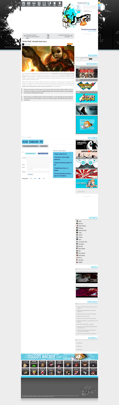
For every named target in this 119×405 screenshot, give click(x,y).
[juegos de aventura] (42, 364)
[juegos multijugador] (68, 371)
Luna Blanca (81, 244)
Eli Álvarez (80, 228)
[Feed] (99, 2)
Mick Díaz (80, 246)
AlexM (79, 221)
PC (49, 5)
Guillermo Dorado (82, 230)
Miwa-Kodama (81, 249)
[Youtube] (99, 13)
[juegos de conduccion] (68, 364)
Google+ (28, 43)
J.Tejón (80, 233)
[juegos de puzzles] (93, 371)
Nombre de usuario (78, 6)
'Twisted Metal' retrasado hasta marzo (34, 42)
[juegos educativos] (93, 364)
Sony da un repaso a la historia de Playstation (86, 333)
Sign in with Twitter (30, 153)
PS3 (29, 5)
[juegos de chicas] (34, 371)
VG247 (25, 137)
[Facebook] (99, 7)
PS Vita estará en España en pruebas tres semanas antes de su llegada (32, 37)
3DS (39, 5)
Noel (79, 251)
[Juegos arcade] (34, 364)
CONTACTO (50, 376)
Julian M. (80, 235)
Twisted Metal (43, 146)
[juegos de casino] (51, 364)
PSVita (44, 5)
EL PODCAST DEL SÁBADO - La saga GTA (85, 324)
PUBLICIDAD (60, 376)
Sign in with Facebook (43, 153)
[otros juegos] (85, 371)
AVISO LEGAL (55, 376)
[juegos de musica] (76, 371)
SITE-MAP (64, 376)
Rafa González (81, 255)
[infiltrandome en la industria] (87, 149)
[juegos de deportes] (76, 364)
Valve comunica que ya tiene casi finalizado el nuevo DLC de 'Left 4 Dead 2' (86, 330)
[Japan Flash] (87, 159)
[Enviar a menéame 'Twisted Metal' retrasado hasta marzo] (70, 44)
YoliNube (80, 262)
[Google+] (99, 10)
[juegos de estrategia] (25, 371)
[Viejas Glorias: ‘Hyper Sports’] (87, 102)
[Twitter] (99, 5)
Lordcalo (80, 237)
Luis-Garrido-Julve (82, 242)
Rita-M (80, 258)
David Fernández (82, 226)
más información (51, 396)
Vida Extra (79, 346)
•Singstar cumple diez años (60, 154)
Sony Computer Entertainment (30, 146)
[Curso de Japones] (87, 178)
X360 (23, 5)
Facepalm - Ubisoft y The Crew (83, 316)
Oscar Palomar (81, 253)
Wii (34, 5)
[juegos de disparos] (85, 364)
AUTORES (68, 376)
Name (23, 164)
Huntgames (79, 343)
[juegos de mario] (42, 371)
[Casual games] (59, 364)
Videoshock (79, 349)
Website (24, 171)
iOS (54, 5)
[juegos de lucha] (59, 371)
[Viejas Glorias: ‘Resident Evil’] (87, 77)
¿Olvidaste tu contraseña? (87, 11)
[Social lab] (87, 168)
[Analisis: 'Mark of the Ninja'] (87, 114)
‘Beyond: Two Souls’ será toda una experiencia (86, 318)
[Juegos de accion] (25, 364)
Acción (25, 142)
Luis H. (25, 43)
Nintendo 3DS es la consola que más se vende (86, 314)
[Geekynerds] (87, 188)
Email (23, 167)
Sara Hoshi (80, 260)
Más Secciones (82, 191)
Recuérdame (87, 10)
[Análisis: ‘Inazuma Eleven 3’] (87, 89)
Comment (24, 157)
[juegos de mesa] (51, 371)
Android (59, 5)
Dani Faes (80, 223)
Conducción (33, 142)
